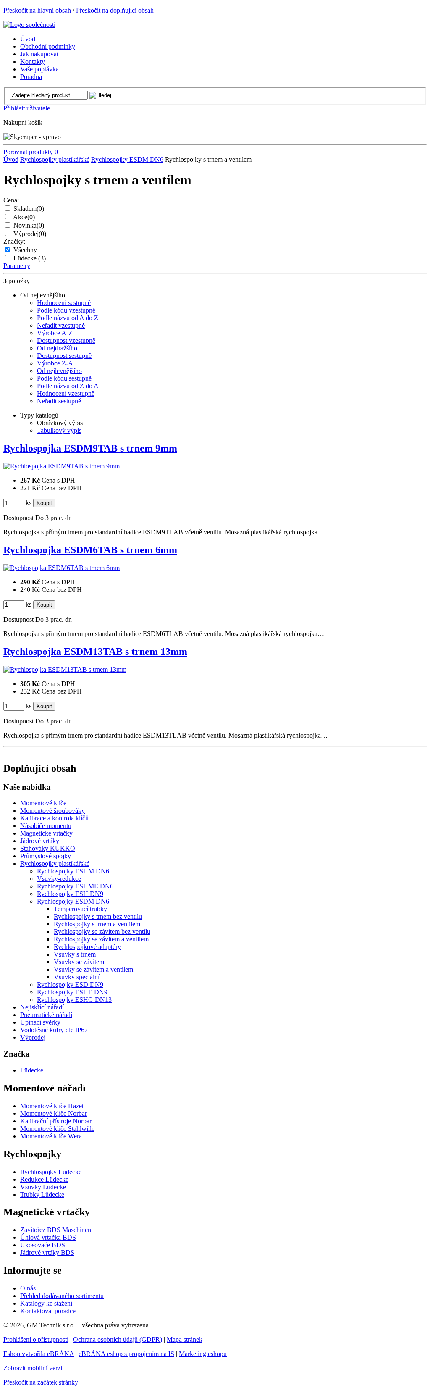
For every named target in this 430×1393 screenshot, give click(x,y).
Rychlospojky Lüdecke (50, 1171)
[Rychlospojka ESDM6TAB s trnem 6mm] (61, 567)
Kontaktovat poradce (48, 1310)
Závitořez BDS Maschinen (55, 1229)
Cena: (11, 200)
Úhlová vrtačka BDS (48, 1237)
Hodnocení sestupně (64, 302)
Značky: (14, 241)
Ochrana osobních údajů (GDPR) (117, 1339)
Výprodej (29, 233)
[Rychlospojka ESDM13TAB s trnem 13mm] (64, 669)
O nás (28, 1288)
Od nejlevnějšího (59, 370)
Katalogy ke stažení (46, 1303)
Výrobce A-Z (55, 332)
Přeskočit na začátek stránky (40, 1382)
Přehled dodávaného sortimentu (62, 1295)
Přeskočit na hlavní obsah (37, 10)
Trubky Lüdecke (42, 1194)
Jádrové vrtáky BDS (47, 1252)
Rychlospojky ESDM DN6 (127, 159)
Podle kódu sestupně (64, 378)
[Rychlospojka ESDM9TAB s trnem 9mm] (61, 466)
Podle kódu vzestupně (66, 310)
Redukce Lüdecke (44, 1179)
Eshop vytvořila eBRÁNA (38, 1353)
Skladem (28, 208)
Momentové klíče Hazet (52, 1105)
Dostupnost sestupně (64, 355)
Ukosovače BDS (42, 1244)
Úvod (10, 159)
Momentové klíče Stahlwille (57, 1128)
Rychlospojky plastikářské (54, 159)
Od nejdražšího (57, 348)
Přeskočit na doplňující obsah (115, 10)
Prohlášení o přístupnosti (35, 1339)
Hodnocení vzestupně (65, 393)
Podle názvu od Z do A (68, 385)
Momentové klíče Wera (51, 1136)
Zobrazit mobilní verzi (32, 1368)
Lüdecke (29, 258)
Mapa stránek (184, 1339)
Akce (24, 217)
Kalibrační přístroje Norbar (56, 1121)
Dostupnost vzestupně (66, 340)
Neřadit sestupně (59, 401)
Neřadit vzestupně (61, 325)
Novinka (28, 225)
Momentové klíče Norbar (53, 1113)
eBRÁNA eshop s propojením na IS (126, 1353)
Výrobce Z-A (55, 363)
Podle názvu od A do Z (67, 317)
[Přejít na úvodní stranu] (29, 24)
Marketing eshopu (203, 1353)
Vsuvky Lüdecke (43, 1187)
